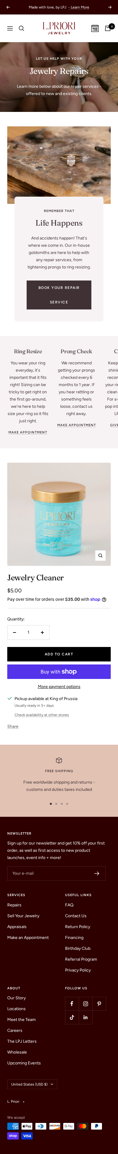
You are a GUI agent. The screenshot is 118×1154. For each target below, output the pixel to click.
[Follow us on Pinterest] (99, 1003)
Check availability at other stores (42, 715)
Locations (16, 1008)
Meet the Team (21, 1019)
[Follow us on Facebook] (72, 1003)
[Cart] (108, 28)
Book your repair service (59, 295)
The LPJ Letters (22, 1041)
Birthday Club (77, 948)
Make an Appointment (28, 937)
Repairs (14, 905)
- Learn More (78, 7)
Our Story (16, 997)
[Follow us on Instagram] (85, 1003)
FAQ (69, 905)
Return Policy (77, 926)
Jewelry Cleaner (35, 577)
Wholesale (17, 1052)
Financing (74, 937)
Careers (14, 1030)
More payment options (59, 686)
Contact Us (76, 915)
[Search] (21, 28)
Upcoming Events (24, 1063)
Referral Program (81, 959)
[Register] (97, 873)
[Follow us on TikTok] (72, 1017)
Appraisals (17, 926)
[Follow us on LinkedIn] (85, 1017)
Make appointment (27, 432)
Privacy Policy (78, 970)
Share (12, 726)
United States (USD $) (29, 1084)
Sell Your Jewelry (23, 915)
